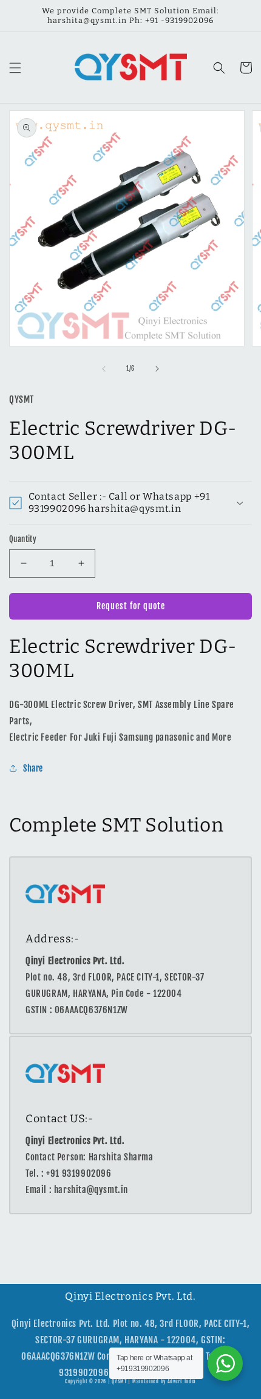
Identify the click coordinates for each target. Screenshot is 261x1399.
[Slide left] (103, 369)
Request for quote (131, 606)
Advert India (182, 1381)
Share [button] (33, 768)
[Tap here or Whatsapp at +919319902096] (225, 1363)
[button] (15, 68)
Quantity (22, 539)
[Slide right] (157, 369)
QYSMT (119, 1381)
